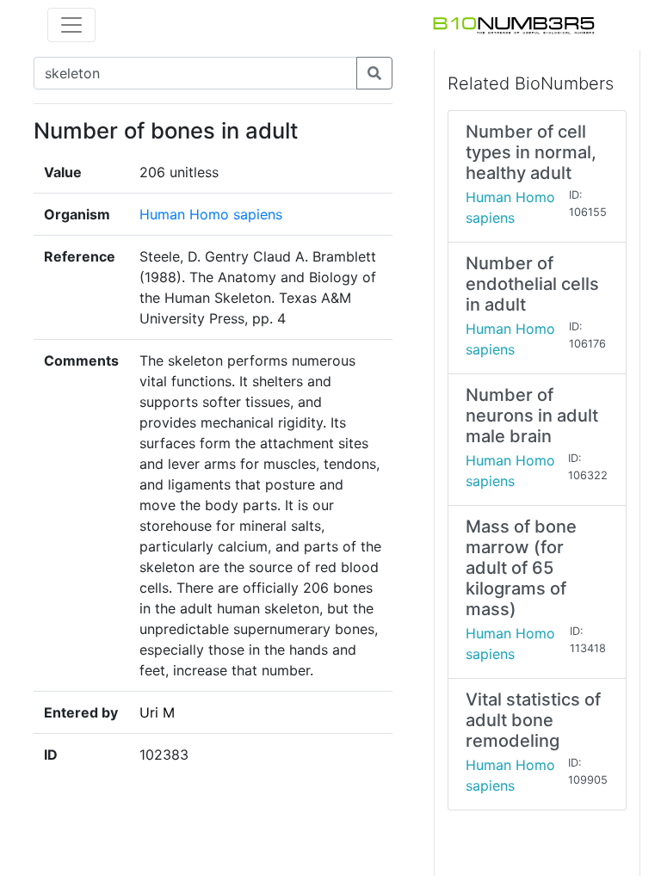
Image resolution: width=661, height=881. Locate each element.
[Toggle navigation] (71, 25)
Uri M (157, 712)
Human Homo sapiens (210, 214)
